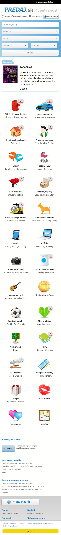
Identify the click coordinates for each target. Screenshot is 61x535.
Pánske (16, 117)
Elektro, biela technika (44, 269)
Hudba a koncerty (44, 376)
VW (42, 117)
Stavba (22, 221)
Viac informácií (13, 526)
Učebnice (49, 350)
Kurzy (15, 350)
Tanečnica (26, 67)
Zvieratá (20, 402)
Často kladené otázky (10, 513)
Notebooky (40, 247)
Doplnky (23, 117)
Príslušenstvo (12, 221)
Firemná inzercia (20, 16)
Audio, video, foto (15, 269)
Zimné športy (19, 324)
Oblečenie (47, 169)
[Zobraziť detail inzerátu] (10, 82)
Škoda (37, 117)
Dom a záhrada (16, 192)
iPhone (14, 247)
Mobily (16, 243)
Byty (13, 143)
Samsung (22, 247)
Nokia (7, 247)
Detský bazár (45, 166)
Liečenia (49, 324)
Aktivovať (8, 448)
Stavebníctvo (10, 169)
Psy (34, 221)
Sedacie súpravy (42, 195)
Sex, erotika (44, 399)
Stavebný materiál (15, 195)
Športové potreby (15, 321)
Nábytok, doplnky (44, 192)
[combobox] (30, 31)
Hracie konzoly (21, 272)
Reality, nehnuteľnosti (15, 140)
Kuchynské (49, 272)
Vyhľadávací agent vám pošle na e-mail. (27, 447)
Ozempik (5, 492)
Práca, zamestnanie (44, 140)
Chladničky (39, 272)
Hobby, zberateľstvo (44, 295)
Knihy (44, 347)
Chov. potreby (51, 221)
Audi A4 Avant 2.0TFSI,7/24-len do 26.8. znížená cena (22, 489)
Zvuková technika (20, 298)
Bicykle (10, 324)
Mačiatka (40, 221)
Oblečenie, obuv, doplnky (16, 114)
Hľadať (30, 53)
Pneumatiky (50, 117)
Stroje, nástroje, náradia (15, 218)
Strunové (8, 298)
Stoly (52, 195)
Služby (16, 166)
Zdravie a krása (44, 321)
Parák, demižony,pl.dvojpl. (11, 469)
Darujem (16, 399)
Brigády (51, 143)
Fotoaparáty (9, 272)
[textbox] (30, 31)
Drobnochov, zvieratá (44, 218)
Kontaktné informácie (35, 513)
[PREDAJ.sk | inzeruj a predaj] (30, 12)
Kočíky (40, 169)
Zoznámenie (15, 424)
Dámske (8, 117)
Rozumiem (30, 531)
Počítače (44, 243)
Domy (17, 143)
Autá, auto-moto (44, 114)
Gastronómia (16, 373)
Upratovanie (21, 169)
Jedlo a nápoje (15, 376)
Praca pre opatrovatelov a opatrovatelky (17, 463)
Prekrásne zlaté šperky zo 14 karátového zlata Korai (22, 466)
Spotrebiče (11, 402)
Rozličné (44, 424)
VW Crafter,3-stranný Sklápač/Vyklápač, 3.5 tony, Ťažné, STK (25, 486)
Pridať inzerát (52, 16)
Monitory (49, 247)
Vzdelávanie (15, 347)
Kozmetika (40, 324)
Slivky (4, 472)
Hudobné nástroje (16, 295)
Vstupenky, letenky (44, 373)
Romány (40, 350)
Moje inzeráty (36, 16)
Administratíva (41, 143)
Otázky (7, 16)
